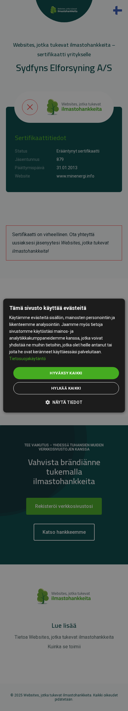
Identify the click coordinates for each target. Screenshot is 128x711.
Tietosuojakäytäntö (27, 359)
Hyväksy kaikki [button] (66, 373)
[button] (64, 402)
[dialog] (64, 356)
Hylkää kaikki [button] (66, 388)
